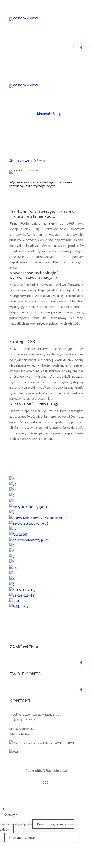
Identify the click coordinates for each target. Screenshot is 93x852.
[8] (12, 545)
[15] (13, 490)
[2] (12, 495)
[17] (13, 484)
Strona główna (19, 160)
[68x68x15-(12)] (22, 590)
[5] (12, 501)
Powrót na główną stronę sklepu (37, 827)
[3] (12, 573)
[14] (13, 568)
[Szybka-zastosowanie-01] (28, 523)
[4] (12, 579)
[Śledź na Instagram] (21, 30)
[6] (12, 512)
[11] (29, 540)
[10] (13, 551)
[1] (12, 584)
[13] (13, 562)
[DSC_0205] (18, 534)
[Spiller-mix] (18, 606)
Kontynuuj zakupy (22, 837)
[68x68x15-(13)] (22, 595)
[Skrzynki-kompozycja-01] (28, 507)
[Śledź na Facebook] (12, 30)
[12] (13, 529)
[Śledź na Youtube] (30, 30)
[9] (12, 557)
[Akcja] (74, 46)
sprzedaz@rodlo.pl (34, 752)
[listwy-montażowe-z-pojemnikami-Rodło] (40, 518)
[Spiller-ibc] (18, 601)
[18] (13, 479)
